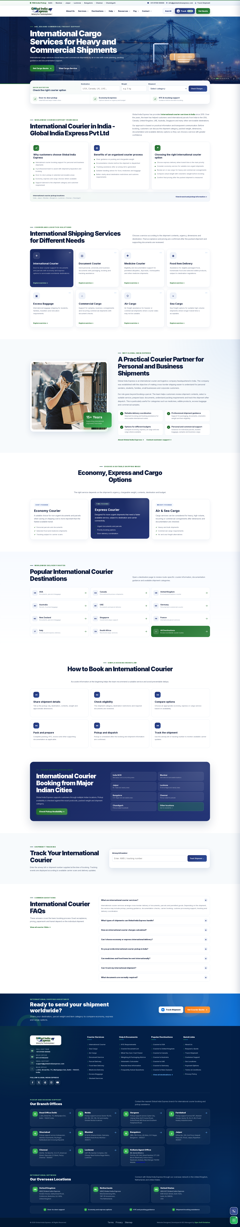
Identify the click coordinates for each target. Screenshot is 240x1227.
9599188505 (140, 1162)
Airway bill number (120, 853)
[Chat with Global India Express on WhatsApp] (234, 1220)
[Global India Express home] (42, 11)
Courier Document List (130, 1049)
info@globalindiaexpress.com (179, 3)
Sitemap (128, 1222)
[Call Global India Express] (234, 1211)
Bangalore (88, 3)
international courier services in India (178, 114)
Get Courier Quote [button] (197, 1010)
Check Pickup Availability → (51, 811)
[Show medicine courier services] (222, 78)
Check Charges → (198, 89)
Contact (146, 11)
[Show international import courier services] (226, 78)
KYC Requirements (128, 1044)
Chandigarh (111, 3)
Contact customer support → (159, 440)
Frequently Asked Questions (132, 1070)
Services (82, 11)
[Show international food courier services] (224, 78)
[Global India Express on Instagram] (51, 1082)
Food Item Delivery (96, 1066)
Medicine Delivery (96, 1070)
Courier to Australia (161, 1057)
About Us (70, 11)
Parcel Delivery (95, 1061)
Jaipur (67, 3)
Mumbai (59, 3)
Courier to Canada (160, 1053)
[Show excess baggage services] (219, 78)
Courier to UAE (159, 1061)
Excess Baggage (96, 1074)
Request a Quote (191, 1049)
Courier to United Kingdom (163, 1049)
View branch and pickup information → (191, 197)
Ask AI (168, 11)
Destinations (98, 11)
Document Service (96, 1057)
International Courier (97, 1044)
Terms (111, 1222)
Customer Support (192, 1057)
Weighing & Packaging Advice (133, 1057)
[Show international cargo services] (216, 78)
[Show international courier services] (214, 78)
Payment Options (192, 1066)
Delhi (50, 3)
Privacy (119, 1222)
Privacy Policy (191, 1074)
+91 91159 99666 (155, 3)
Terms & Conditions (193, 1070)
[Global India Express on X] (38, 1082)
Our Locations (190, 1061)
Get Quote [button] (203, 11)
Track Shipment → (197, 858)
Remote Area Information (131, 1066)
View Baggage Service (74, 68)
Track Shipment (202, 3)
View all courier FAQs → (40, 927)
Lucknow (77, 3)
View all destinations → (163, 1075)
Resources (123, 11)
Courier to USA (159, 1044)
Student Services (96, 1078)
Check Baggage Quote (45, 68)
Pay (135, 11)
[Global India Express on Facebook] (32, 1082)
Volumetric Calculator (129, 1061)
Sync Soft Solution (202, 1222)
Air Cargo (93, 1053)
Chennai (99, 3)
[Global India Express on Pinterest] (45, 1082)
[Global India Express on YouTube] (57, 1082)
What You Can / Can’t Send (131, 1053)
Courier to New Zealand (162, 1070)
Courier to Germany (161, 1066)
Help (111, 11)
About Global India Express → (131, 440)
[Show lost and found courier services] (228, 78)
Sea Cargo (93, 1049)
